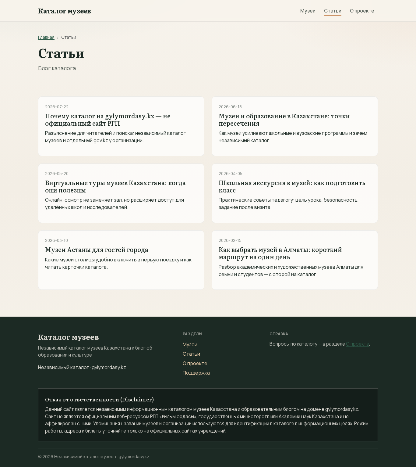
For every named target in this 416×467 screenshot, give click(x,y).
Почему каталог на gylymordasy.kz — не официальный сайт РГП (108, 119)
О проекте (362, 10)
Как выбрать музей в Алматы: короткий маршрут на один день (280, 253)
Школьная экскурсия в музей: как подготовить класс (292, 186)
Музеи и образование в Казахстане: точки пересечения (284, 119)
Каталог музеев (64, 11)
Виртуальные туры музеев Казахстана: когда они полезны (115, 186)
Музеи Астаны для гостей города (96, 249)
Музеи (308, 10)
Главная (46, 37)
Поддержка (196, 372)
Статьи (332, 10)
